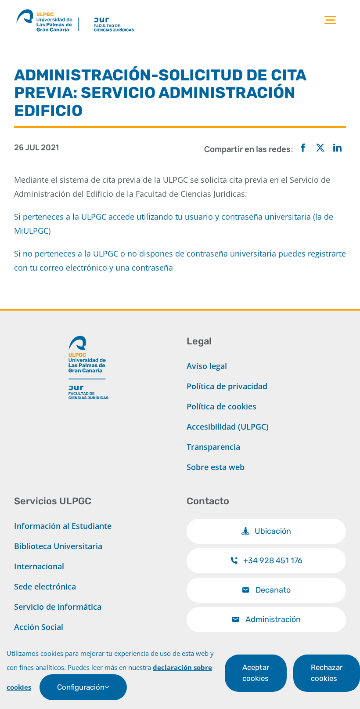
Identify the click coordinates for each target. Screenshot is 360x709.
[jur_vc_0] (88, 332)
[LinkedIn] (337, 148)
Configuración (80, 687)
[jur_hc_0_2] (123, 10)
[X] (320, 148)
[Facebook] (303, 148)
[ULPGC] (47, 10)
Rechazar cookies (326, 673)
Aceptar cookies (255, 673)
